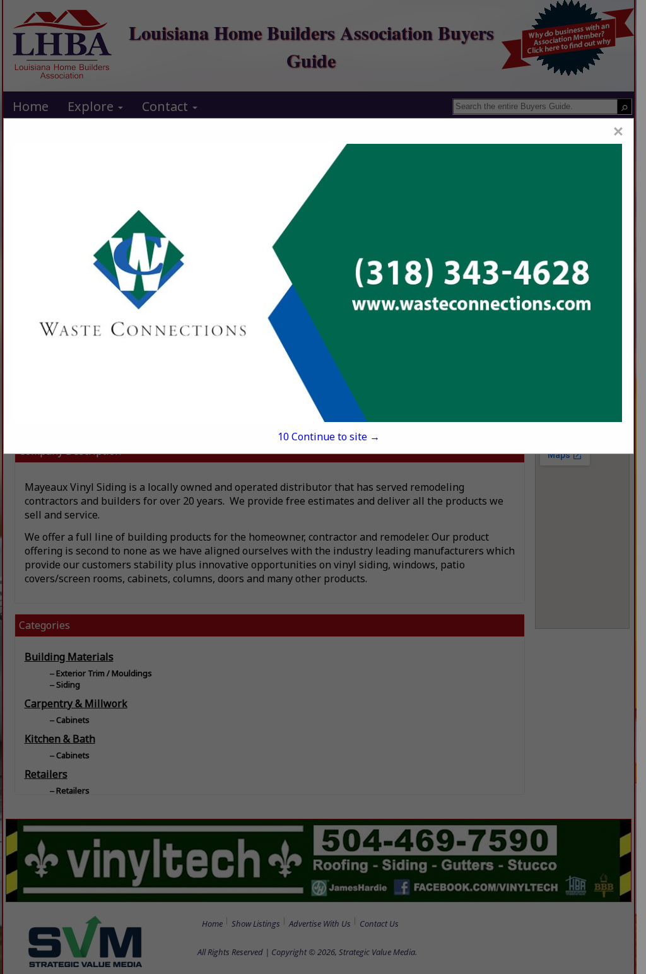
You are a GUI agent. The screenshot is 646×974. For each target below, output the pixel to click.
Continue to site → (329, 436)
